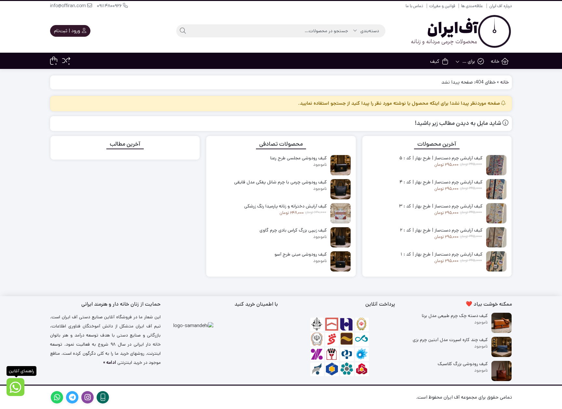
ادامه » (109, 362)
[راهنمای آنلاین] (15, 387)
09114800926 (110, 6)
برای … (468, 61)
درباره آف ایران (500, 6)
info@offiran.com (68, 6)
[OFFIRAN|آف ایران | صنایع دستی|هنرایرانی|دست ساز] (460, 30)
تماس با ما (414, 6)
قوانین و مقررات (442, 6)
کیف (434, 61)
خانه (495, 61)
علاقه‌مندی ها (472, 6)
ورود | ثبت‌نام (67, 30)
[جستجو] (182, 30)
